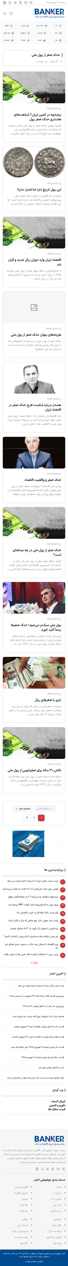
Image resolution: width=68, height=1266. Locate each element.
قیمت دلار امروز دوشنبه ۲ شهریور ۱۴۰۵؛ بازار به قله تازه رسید (37, 1047)
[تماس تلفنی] (31, 3)
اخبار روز (57, 1205)
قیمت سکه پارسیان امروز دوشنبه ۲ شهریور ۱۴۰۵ (43, 1057)
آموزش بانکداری (54, 1237)
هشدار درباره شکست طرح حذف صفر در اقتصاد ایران (35, 407)
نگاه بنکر (24, 1243)
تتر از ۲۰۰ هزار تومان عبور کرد (51, 1067)
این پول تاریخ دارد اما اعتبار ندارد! (39, 189)
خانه (59, 1187)
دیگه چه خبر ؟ (54, 1231)
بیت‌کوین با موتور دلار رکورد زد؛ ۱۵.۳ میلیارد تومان (34, 928)
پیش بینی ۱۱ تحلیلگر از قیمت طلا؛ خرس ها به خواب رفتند (31, 954)
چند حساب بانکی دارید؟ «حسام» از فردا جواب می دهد (32, 881)
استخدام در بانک (20, 1231)
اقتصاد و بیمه (21, 1187)
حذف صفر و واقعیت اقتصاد (42, 480)
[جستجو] (11, 13)
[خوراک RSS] (10, 3)
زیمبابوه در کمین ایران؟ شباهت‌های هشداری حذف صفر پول (37, 117)
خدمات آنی (22, 1225)
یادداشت (23, 1211)
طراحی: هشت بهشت (34, 1261)
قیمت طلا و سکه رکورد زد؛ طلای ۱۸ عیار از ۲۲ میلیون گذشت (38, 1037)
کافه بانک (56, 1225)
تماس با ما (56, 1199)
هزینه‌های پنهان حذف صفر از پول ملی (36, 334)
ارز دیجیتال (56, 1211)
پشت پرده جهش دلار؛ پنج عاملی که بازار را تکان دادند (33, 920)
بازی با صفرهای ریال (48, 700)
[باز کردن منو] (5, 13)
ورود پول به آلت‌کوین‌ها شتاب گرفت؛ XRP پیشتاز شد (33, 905)
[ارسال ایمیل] (26, 3)
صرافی (25, 1219)
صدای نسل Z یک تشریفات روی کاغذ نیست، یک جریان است (38, 1016)
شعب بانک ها (21, 1237)
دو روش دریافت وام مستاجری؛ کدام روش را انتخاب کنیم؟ (31, 936)
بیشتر (35, 962)
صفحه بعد (24, 809)
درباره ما (57, 1193)
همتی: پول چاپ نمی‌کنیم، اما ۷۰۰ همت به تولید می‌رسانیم (30, 889)
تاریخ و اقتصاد (21, 1193)
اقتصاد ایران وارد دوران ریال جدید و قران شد (34, 262)
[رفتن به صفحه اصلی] (49, 13)
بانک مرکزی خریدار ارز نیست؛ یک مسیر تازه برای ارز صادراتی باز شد (35, 1077)
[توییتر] (20, 3)
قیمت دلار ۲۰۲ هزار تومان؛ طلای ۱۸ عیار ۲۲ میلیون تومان (39, 1026)
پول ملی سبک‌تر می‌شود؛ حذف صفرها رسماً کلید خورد (36, 627)
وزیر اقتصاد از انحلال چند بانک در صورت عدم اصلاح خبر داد (31, 946)
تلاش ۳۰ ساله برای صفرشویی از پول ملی (34, 770)
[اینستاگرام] (5, 3)
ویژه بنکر (57, 1243)
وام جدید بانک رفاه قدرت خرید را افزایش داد (37, 912)
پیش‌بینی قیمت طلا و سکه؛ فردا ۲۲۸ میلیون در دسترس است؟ (36, 996)
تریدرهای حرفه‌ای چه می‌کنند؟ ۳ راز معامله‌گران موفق (33, 897)
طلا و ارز (24, 1205)
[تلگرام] (15, 3)
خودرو (25, 1199)
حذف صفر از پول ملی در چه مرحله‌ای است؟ (37, 552)
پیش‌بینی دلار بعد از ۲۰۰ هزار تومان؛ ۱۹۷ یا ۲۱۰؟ (43, 1006)
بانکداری (57, 1219)
